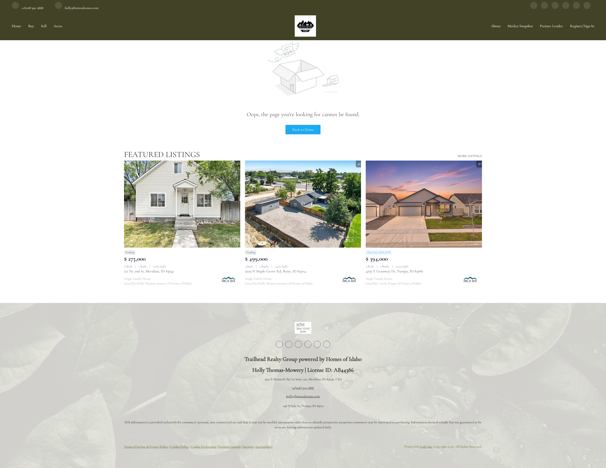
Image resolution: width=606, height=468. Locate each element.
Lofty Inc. (426, 447)
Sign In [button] (589, 26)
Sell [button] (43, 26)
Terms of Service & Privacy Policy (146, 447)
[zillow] (555, 7)
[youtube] (576, 7)
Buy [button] (31, 26)
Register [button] (576, 26)
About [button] (495, 26)
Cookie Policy (179, 447)
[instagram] (565, 7)
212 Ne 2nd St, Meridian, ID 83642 (149, 271)
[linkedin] (544, 7)
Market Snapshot (520, 26)
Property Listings (229, 447)
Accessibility (263, 447)
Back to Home (303, 129)
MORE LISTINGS (470, 156)
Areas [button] (57, 26)
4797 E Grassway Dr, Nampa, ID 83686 (394, 271)
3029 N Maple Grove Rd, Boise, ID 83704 (275, 271)
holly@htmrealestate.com (303, 396)
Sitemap (248, 447)
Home (16, 26)
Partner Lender (551, 26)
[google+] (587, 7)
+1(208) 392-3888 (303, 388)
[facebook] (533, 7)
